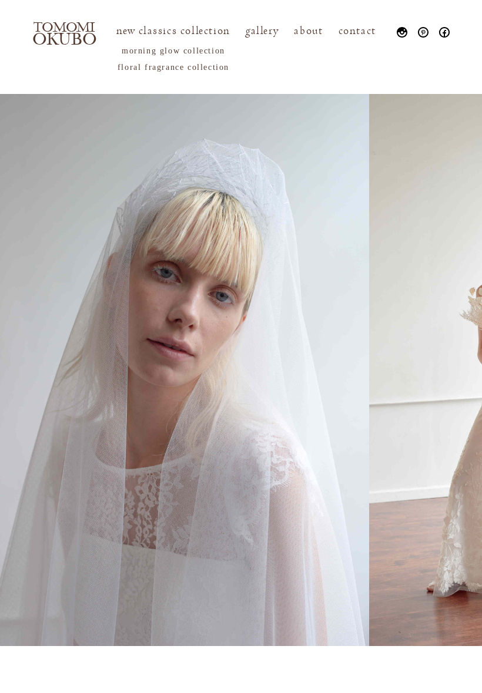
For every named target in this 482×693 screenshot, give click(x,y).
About (308, 31)
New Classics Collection (173, 31)
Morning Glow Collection (173, 50)
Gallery (262, 31)
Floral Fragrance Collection (173, 67)
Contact (357, 31)
